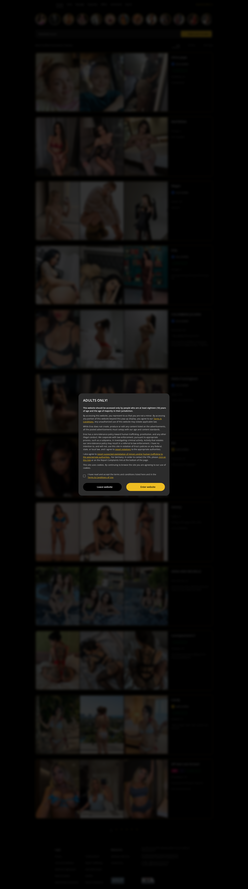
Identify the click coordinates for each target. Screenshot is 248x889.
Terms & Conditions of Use (100, 477)
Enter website (147, 487)
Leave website (104, 487)
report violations (123, 449)
